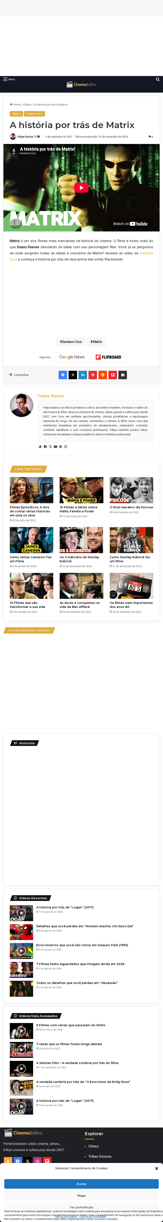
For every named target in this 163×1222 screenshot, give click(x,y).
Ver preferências (81, 1207)
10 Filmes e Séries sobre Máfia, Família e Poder (78, 509)
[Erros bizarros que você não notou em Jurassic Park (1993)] (21, 951)
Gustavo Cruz (34, 113)
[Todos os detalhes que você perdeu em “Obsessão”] (21, 989)
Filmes (94, 1146)
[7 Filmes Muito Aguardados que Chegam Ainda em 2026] (21, 970)
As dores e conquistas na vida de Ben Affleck (80, 605)
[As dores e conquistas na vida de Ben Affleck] (81, 586)
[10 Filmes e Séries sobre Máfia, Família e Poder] (81, 490)
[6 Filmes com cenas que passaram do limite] (21, 1031)
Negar (81, 1196)
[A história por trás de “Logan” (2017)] (21, 913)
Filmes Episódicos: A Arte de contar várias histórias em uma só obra (30, 511)
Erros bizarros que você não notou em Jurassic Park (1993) (82, 945)
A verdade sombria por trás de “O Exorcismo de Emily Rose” (83, 1082)
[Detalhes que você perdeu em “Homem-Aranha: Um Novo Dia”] (21, 932)
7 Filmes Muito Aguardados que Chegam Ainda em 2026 (80, 964)
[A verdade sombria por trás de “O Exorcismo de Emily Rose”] (21, 1088)
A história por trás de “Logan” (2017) (65, 907)
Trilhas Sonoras (100, 1156)
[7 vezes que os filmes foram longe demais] (21, 1050)
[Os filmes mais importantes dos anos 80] (131, 586)
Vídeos (27, 104)
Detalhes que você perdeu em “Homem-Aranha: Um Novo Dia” (85, 926)
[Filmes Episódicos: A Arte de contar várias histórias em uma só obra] (31, 490)
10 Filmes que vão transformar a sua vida (27, 605)
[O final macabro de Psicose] (131, 490)
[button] (157, 1168)
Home (16, 104)
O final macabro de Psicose (131, 507)
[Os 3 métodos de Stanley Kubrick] (81, 540)
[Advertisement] (81, 46)
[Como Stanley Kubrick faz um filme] (131, 540)
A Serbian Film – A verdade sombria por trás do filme (77, 1063)
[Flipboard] (108, 357)
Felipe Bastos (25, 136)
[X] (50, 446)
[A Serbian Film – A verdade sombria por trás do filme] (21, 1069)
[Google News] (72, 357)
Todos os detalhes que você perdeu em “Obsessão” (77, 983)
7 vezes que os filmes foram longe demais (69, 1044)
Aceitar (82, 1184)
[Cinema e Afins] (81, 84)
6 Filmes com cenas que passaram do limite (70, 1025)
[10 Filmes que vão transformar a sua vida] (31, 586)
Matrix (97, 342)
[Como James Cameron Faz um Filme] (31, 540)
